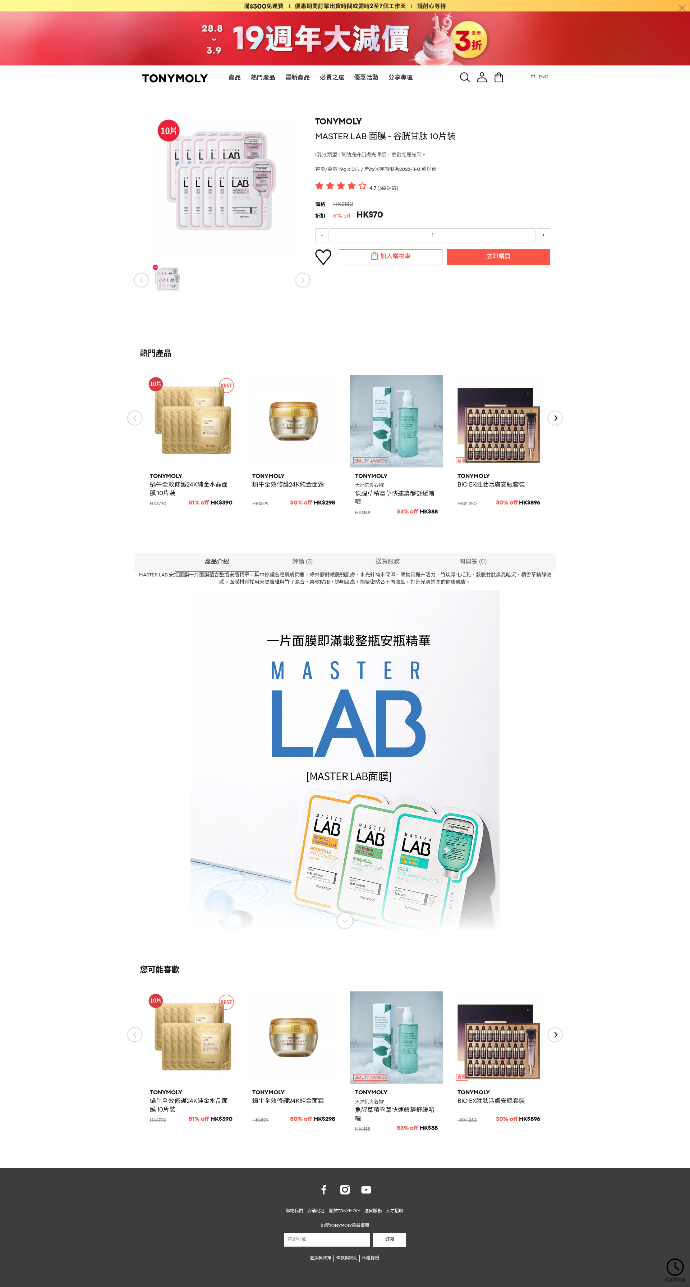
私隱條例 (370, 1258)
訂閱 (389, 1239)
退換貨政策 (320, 1258)
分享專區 (400, 78)
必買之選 (332, 78)
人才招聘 (394, 1211)
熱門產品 (263, 78)
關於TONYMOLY (344, 1211)
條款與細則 (347, 1258)
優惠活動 (366, 78)
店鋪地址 (316, 1211)
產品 (235, 78)
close (682, 8)
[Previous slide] (141, 280)
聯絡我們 (294, 1211)
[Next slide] (302, 280)
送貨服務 (373, 1211)
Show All (345, 920)
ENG (543, 77)
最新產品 (297, 78)
